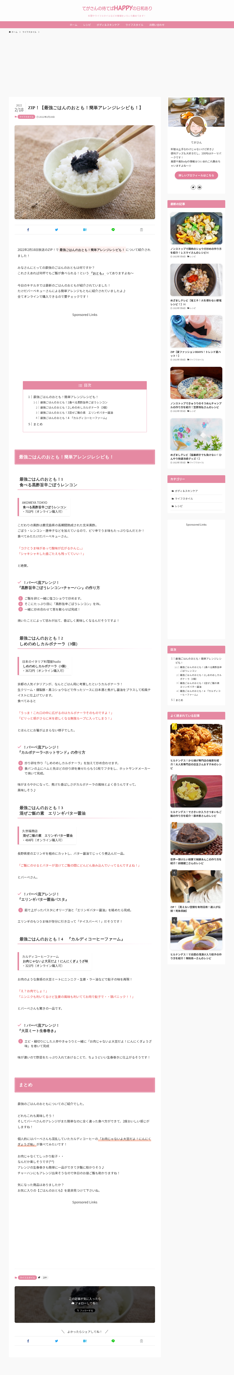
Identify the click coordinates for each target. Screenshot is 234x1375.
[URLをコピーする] (141, 230)
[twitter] (193, 187)
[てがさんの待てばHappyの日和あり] (117, 8)
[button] (28, 230)
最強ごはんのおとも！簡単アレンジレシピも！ (66, 396)
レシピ (179, 506)
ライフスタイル (26, 116)
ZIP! (45, 1277)
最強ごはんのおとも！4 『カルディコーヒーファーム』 (74, 418)
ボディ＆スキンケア (186, 491)
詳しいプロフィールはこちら (196, 175)
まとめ (38, 424)
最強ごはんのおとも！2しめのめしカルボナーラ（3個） (74, 407)
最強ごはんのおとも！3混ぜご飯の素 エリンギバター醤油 (76, 412)
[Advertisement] (117, 63)
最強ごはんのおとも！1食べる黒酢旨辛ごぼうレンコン (73, 402)
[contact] (199, 187)
